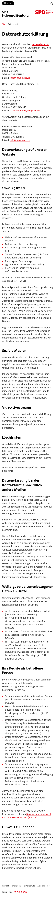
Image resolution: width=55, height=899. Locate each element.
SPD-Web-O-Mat (40, 44)
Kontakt (5, 886)
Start (4, 24)
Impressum (16, 886)
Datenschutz (29, 886)
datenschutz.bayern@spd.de (25, 110)
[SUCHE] (51, 3)
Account (41, 886)
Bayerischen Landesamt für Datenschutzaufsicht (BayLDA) (26, 816)
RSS (48, 886)
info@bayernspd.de (20, 77)
